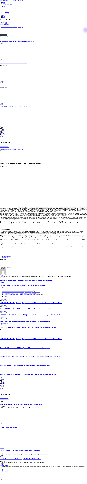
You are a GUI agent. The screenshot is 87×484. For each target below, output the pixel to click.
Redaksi (1, 275)
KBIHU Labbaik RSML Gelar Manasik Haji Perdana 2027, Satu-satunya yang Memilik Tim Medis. (16, 84)
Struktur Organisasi (8, 4)
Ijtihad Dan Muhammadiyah (8, 427)
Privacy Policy (5, 471)
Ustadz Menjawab (5, 6)
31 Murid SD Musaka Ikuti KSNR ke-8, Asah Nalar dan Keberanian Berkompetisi (13, 63)
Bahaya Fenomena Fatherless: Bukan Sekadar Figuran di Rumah (20, 450)
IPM (5, 14)
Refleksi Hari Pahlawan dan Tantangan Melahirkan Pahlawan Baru (20, 459)
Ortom (3, 7)
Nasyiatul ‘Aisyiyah (8, 9)
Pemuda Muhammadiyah (9, 8)
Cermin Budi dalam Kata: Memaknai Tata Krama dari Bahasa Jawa (21, 404)
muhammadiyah (5, 257)
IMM (6, 11)
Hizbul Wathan (7, 13)
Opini (3, 15)
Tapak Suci (7, 12)
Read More (2, 60)
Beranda (4, 2)
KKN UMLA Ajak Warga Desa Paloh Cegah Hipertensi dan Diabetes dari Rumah (13, 106)
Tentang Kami (5, 470)
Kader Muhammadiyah (6, 256)
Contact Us (3, 34)
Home (3, 17)
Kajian (3, 16)
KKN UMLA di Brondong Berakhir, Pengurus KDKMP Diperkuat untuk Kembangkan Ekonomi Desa (17, 41)
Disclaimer (4, 472)
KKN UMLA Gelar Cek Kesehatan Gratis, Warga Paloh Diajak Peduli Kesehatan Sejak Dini (19, 294)
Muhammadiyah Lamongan (5, 465)
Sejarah (6, 5)
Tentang (3, 3)
